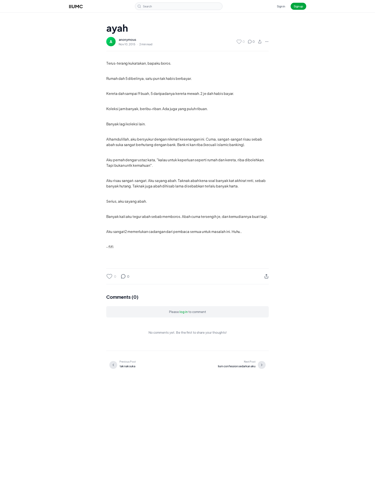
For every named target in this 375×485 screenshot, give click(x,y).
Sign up (298, 6)
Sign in (281, 6)
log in (183, 312)
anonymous (127, 39)
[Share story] (260, 42)
